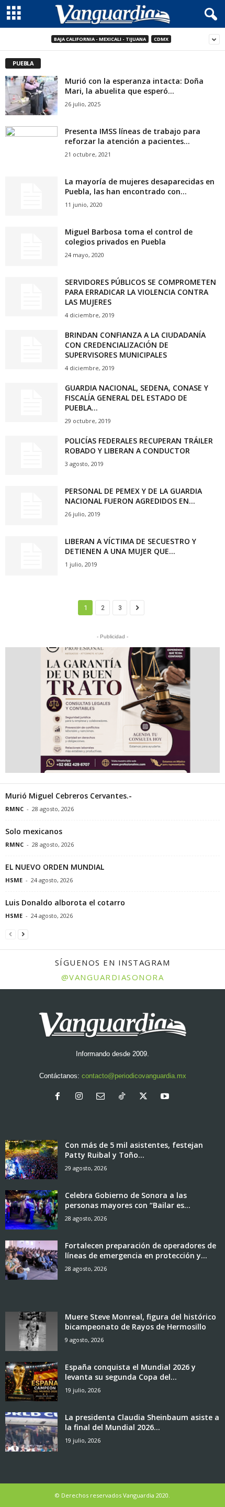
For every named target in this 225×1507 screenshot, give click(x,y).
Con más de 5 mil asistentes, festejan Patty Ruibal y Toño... (134, 1150)
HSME (13, 880)
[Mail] (103, 1097)
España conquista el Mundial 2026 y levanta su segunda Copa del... (130, 1372)
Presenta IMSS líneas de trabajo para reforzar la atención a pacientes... (132, 136)
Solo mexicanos (33, 831)
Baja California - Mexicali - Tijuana (100, 39)
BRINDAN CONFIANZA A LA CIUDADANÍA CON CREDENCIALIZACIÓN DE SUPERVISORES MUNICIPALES (135, 345)
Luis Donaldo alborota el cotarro (65, 902)
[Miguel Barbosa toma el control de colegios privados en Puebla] (31, 246)
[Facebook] (60, 1097)
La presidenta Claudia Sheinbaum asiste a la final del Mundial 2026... (142, 1422)
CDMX (161, 39)
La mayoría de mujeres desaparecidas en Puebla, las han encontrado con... (140, 186)
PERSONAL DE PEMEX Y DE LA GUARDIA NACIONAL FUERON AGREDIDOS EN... (133, 496)
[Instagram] (81, 1097)
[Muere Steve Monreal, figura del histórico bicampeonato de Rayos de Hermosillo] (31, 1331)
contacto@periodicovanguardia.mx (134, 1076)
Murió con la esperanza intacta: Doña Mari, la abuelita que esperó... (134, 86)
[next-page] (23, 933)
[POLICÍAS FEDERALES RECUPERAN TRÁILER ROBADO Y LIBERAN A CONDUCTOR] (31, 455)
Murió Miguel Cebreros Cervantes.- (68, 796)
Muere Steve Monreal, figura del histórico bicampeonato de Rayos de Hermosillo (140, 1322)
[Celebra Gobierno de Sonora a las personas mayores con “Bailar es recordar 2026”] (31, 1209)
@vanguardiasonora (112, 977)
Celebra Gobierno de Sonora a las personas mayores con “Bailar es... (127, 1200)
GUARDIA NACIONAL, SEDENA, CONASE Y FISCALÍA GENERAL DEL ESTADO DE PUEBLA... (136, 398)
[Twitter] (145, 1097)
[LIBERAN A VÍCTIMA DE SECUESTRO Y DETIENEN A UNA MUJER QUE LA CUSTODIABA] (31, 555)
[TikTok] (124, 1097)
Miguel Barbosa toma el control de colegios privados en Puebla (129, 237)
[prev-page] (10, 933)
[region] (112, 710)
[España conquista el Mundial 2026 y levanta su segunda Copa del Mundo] (31, 1381)
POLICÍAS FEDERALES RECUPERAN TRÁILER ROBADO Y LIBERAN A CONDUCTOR (139, 446)
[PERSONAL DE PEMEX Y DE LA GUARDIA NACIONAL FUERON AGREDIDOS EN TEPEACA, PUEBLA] (31, 505)
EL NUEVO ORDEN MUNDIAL (54, 867)
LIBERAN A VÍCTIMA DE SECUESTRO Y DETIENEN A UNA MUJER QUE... (130, 546)
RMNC (14, 809)
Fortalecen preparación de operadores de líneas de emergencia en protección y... (140, 1250)
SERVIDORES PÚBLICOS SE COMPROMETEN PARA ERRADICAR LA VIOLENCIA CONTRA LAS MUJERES (140, 292)
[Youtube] (166, 1097)
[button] (112, 710)
